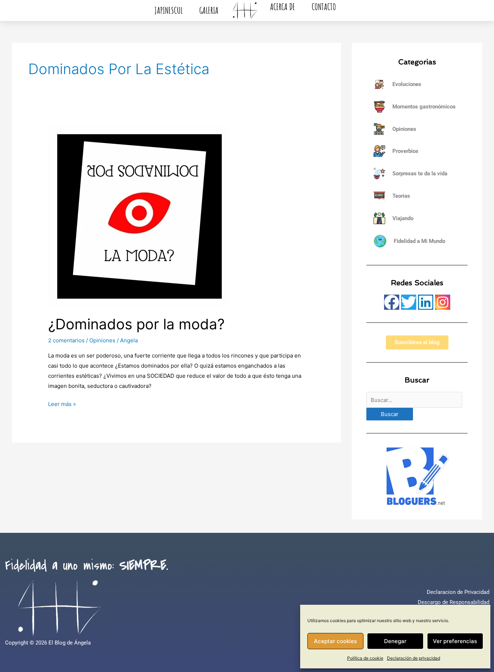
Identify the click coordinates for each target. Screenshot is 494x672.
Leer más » (62, 403)
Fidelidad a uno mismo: (86, 565)
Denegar (395, 641)
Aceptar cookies (335, 641)
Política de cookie (365, 658)
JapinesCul (168, 10)
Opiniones (102, 340)
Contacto (324, 6)
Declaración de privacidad (413, 658)
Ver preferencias (455, 641)
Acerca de (282, 6)
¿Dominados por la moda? (136, 324)
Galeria (208, 10)
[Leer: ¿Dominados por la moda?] (138, 215)
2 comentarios (66, 340)
